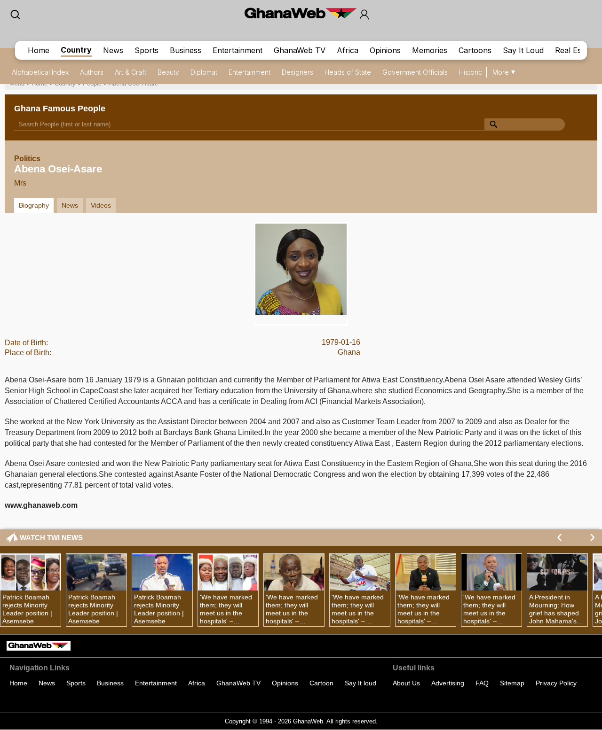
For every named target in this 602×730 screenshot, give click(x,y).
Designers (297, 72)
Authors (91, 72)
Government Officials (415, 72)
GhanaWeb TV (299, 50)
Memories (429, 50)
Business (185, 50)
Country (76, 49)
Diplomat (203, 72)
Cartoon (321, 683)
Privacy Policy (556, 683)
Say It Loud (523, 50)
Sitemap (512, 683)
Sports (146, 50)
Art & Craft (130, 72)
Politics (27, 159)
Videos (101, 205)
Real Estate (574, 50)
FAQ (482, 683)
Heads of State (348, 72)
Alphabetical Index (40, 72)
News (113, 50)
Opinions (385, 50)
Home (38, 50)
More (500, 72)
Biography (34, 205)
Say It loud (360, 683)
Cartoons (475, 50)
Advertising (447, 683)
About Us (406, 683)
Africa (347, 50)
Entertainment (237, 50)
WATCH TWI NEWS (51, 538)
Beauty (168, 72)
